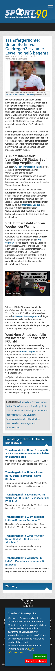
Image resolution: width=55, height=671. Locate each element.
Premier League (39, 402)
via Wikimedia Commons (24, 95)
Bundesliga (25, 402)
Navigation (27, 600)
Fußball (27, 603)
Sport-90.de (26, 13)
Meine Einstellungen (36, 661)
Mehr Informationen (21, 650)
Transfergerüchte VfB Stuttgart (21, 415)
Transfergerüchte (21, 406)
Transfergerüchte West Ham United (22, 419)
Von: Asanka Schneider (16, 59)
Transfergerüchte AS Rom (36, 410)
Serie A (9, 406)
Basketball (28, 606)
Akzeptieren (40, 656)
